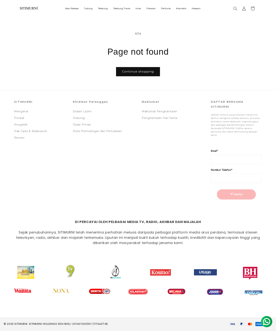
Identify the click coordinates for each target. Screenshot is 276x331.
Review (19, 137)
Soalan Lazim (82, 111)
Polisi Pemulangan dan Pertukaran (97, 131)
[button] (235, 8)
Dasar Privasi (82, 124)
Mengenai (21, 111)
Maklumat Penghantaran (159, 111)
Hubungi (79, 118)
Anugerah (21, 124)
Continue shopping (138, 71)
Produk (19, 118)
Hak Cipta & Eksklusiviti (30, 131)
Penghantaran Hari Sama (159, 118)
